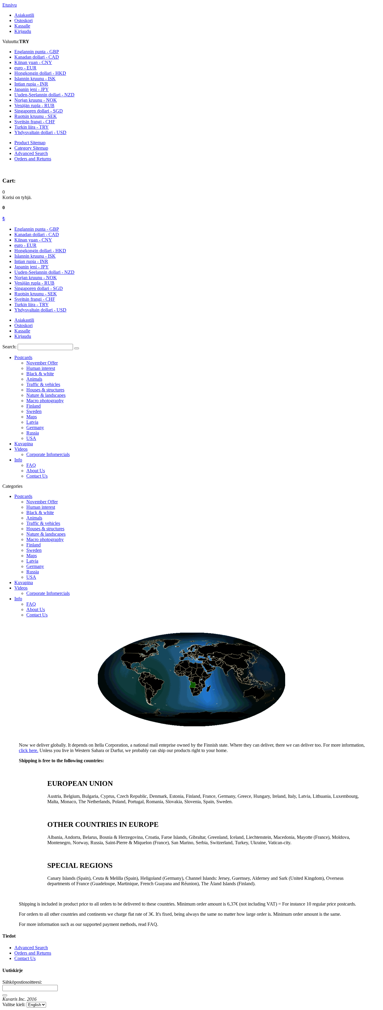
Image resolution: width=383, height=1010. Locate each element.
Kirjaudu (22, 31)
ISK (35, 78)
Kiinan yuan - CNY (33, 239)
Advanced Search (31, 153)
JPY (31, 89)
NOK (35, 100)
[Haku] (76, 348)
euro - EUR (25, 245)
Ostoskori (23, 20)
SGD (38, 110)
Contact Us (25, 958)
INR (31, 83)
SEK (35, 116)
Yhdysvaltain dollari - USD (40, 309)
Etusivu (9, 4)
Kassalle (22, 25)
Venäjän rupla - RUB (34, 282)
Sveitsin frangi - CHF (34, 299)
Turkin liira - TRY (31, 304)
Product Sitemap (29, 142)
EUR (25, 67)
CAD (36, 57)
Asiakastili (24, 15)
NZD (44, 94)
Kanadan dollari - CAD (36, 234)
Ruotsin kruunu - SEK (35, 293)
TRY (31, 127)
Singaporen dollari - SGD (38, 288)
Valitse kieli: (13, 1004)
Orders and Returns (32, 158)
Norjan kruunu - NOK (35, 277)
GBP (36, 51)
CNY (33, 62)
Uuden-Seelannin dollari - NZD (44, 272)
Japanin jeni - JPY (31, 266)
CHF (34, 121)
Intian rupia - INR (31, 261)
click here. (28, 750)
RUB (34, 105)
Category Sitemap (31, 148)
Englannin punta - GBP (36, 229)
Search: (9, 346)
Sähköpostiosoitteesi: (22, 982)
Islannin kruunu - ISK (35, 256)
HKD (40, 73)
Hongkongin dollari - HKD (40, 250)
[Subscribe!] (4, 995)
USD (40, 132)
